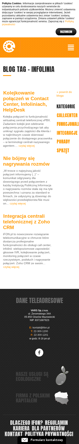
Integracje (67, 132)
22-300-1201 (41, 335)
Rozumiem (66, 31)
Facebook (39, 352)
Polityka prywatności (49, 434)
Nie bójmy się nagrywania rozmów (26, 161)
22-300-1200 (41, 331)
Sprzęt (63, 150)
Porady (63, 141)
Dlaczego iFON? (26, 423)
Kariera (21, 428)
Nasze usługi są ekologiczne (42, 375)
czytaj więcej (27, 145)
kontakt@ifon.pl (41, 327)
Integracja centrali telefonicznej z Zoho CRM (26, 221)
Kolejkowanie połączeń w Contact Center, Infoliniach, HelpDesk (26, 101)
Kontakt (14, 434)
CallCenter (67, 115)
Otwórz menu (71, 47)
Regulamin (56, 423)
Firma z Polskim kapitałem (42, 398)
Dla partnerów (48, 428)
